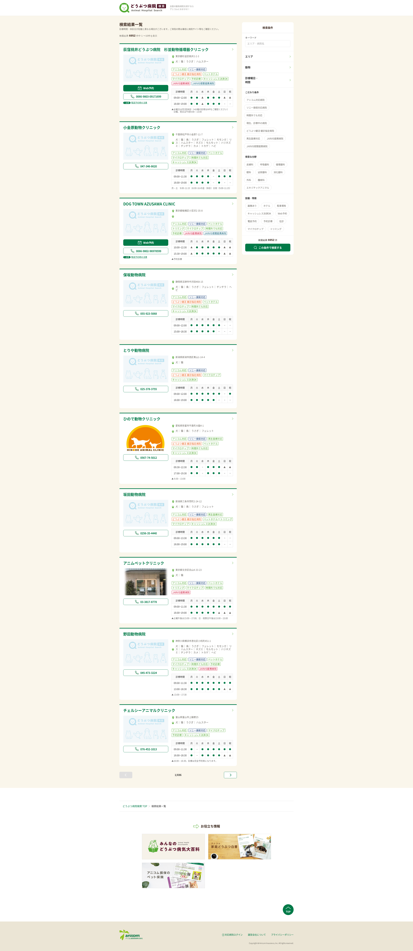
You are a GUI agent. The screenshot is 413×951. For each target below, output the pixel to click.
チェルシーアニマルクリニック (149, 710)
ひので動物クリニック (141, 418)
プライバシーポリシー (282, 934)
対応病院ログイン (234, 934)
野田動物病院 (134, 634)
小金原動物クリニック (141, 127)
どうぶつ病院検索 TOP (135, 806)
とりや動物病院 (136, 350)
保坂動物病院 (134, 274)
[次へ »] (230, 775)
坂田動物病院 (134, 494)
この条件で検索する (270, 247)
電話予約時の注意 (136, 102)
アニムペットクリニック (143, 563)
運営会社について (257, 934)
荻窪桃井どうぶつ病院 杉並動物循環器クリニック (166, 49)
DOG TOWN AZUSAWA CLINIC (149, 203)
